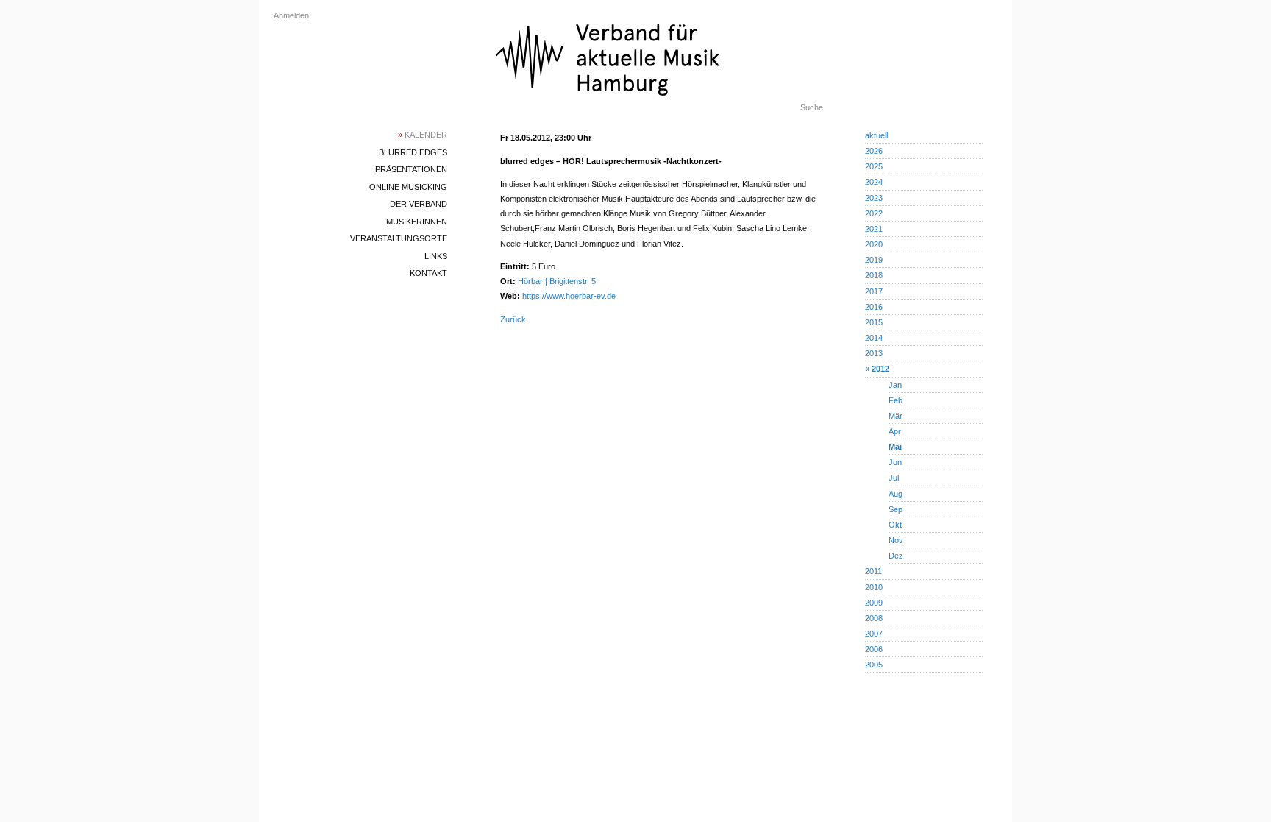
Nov (896, 540)
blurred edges (413, 152)
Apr (895, 431)
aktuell (876, 135)
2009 (874, 602)
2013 (874, 353)
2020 (874, 244)
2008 (874, 618)
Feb (895, 400)
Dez (896, 555)
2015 (874, 322)
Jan (895, 384)
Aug (895, 493)
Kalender (422, 134)
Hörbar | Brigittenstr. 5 (557, 281)
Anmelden (291, 15)
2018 (874, 275)
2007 (874, 633)
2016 (874, 306)
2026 (874, 150)
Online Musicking (408, 187)
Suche (811, 107)
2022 (874, 213)
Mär (895, 415)
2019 (874, 259)
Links (435, 256)
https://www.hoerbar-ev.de (569, 295)
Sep (895, 509)
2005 (874, 664)
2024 (874, 181)
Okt (895, 524)
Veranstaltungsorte (398, 238)
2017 (874, 291)
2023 (874, 198)
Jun (895, 462)
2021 (874, 228)
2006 (874, 649)
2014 (874, 337)
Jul (894, 477)
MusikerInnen (416, 221)
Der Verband (418, 203)
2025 (874, 166)
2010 (874, 587)
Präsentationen (411, 169)
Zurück (513, 319)
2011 (873, 571)
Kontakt (428, 273)
